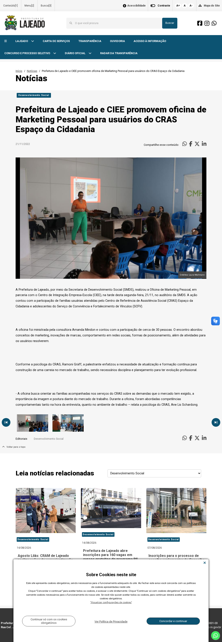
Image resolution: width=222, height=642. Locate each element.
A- (191, 5)
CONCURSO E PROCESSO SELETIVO (27, 53)
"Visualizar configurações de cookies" (111, 602)
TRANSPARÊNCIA (89, 41)
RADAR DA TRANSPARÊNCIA (118, 53)
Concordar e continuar (173, 621)
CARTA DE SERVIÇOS (56, 41)
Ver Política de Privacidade (111, 621)
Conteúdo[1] (10, 5)
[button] (5, 41)
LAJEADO (22, 41)
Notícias (32, 71)
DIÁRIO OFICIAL (75, 53)
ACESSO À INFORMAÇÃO (150, 41)
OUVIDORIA (117, 41)
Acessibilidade (136, 5)
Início (19, 71)
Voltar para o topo (15, 447)
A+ (178, 5)
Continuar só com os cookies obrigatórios (49, 621)
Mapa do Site (212, 5)
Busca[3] (46, 5)
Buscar (169, 22)
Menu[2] (29, 5)
